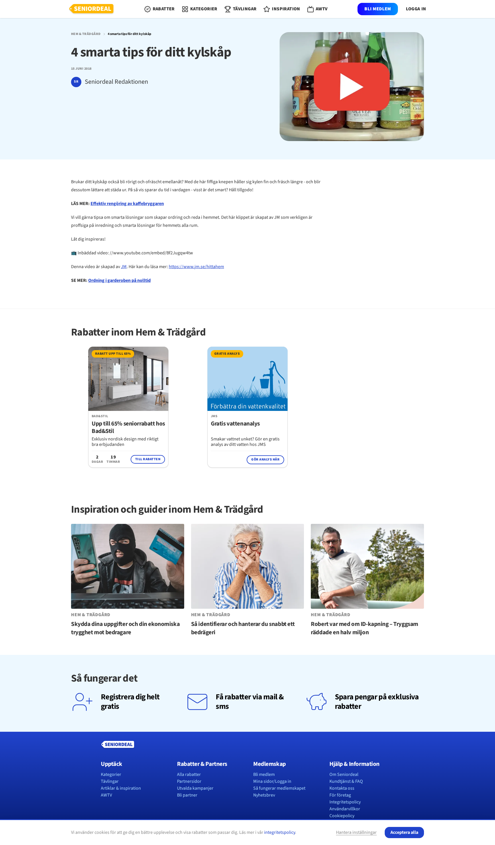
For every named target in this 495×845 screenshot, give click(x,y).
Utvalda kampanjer (195, 788)
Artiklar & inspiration (121, 788)
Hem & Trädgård (86, 34)
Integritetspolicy (345, 802)
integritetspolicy (279, 832)
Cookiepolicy (341, 816)
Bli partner (187, 795)
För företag (340, 795)
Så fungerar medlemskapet (279, 788)
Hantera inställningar (356, 832)
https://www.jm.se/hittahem (196, 267)
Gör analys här (265, 459)
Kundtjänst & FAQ (346, 781)
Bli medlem (377, 9)
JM (124, 267)
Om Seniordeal (343, 774)
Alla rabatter (189, 774)
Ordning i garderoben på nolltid (119, 280)
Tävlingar (110, 781)
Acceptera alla (404, 832)
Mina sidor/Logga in (272, 781)
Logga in (416, 9)
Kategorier (111, 774)
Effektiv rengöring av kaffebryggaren (127, 203)
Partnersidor (189, 781)
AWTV (106, 795)
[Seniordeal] (91, 9)
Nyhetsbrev (264, 795)
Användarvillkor (344, 809)
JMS (214, 416)
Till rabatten (147, 459)
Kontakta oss (341, 788)
